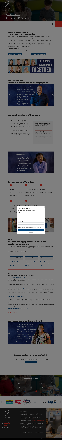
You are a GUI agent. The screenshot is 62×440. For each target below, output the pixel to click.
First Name (20, 216)
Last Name (20, 221)
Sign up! (31, 230)
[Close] (44, 207)
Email (19, 212)
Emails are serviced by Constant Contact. (36, 227)
